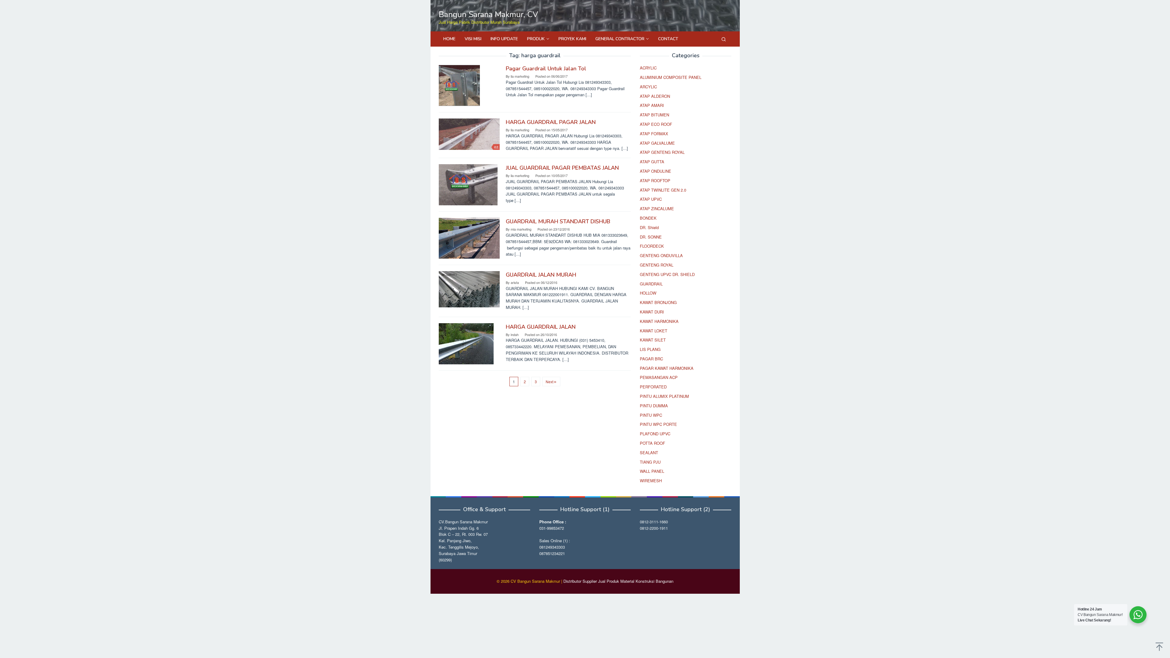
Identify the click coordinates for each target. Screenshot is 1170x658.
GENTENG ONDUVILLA (661, 255)
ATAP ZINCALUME (657, 208)
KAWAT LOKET (653, 331)
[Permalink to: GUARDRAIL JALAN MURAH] (469, 289)
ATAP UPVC (651, 199)
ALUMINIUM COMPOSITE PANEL (670, 77)
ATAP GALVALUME (657, 143)
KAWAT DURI (652, 312)
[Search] (723, 39)
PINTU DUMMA (654, 406)
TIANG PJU (650, 462)
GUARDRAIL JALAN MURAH (541, 274)
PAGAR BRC (651, 359)
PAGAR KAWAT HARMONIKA (666, 368)
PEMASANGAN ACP (659, 377)
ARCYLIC (648, 87)
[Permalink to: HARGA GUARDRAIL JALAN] (466, 343)
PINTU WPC (651, 415)
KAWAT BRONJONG (658, 302)
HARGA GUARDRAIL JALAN (541, 327)
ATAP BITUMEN (654, 115)
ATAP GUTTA (652, 161)
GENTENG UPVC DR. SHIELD (667, 274)
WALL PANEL (652, 471)
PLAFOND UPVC (655, 434)
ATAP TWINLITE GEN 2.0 (663, 190)
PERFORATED (653, 387)
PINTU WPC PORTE (658, 424)
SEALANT (649, 452)
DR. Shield (649, 227)
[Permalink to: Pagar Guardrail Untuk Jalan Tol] (459, 85)
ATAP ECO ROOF (656, 124)
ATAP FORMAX (654, 133)
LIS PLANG (650, 349)
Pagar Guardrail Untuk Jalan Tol (546, 68)
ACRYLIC (648, 68)
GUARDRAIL (651, 284)
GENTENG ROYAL (656, 265)
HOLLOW (648, 293)
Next (549, 381)
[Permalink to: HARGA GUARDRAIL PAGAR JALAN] (469, 133)
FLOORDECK (652, 246)
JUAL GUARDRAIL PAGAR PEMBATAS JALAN (562, 168)
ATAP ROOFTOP (655, 180)
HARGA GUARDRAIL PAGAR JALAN (551, 122)
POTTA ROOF (652, 443)
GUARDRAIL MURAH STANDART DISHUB (558, 221)
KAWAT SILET (653, 340)
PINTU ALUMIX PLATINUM (664, 396)
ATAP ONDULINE (655, 171)
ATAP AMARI (652, 105)
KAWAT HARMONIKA (659, 321)
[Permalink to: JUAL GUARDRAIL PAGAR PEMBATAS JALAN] (468, 184)
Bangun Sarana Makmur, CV (488, 14)
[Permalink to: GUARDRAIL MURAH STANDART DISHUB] (469, 238)
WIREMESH (651, 480)
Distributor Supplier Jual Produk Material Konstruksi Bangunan (618, 581)
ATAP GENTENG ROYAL (662, 152)
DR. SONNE (651, 237)
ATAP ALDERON (655, 96)
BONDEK (648, 218)
